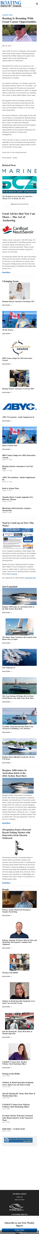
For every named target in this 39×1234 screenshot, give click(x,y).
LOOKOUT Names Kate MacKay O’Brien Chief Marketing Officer (14, 1063)
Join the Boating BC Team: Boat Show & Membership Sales (17, 1032)
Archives (14, 574)
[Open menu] (37, 3)
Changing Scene (7, 15)
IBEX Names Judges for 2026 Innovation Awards (17, 359)
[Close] (37, 1217)
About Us (19, 1197)
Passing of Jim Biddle (10, 972)
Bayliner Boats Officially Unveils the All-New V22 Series (18, 758)
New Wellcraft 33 (8, 667)
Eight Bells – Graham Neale (13, 1129)
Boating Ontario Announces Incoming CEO (18, 301)
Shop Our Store (19, 1199)
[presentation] (19, 181)
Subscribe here (30, 578)
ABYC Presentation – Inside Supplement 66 (18, 417)
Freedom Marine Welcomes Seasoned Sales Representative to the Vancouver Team (17, 1118)
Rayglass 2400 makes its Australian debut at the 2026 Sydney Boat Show (18, 608)
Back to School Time (9, 445)
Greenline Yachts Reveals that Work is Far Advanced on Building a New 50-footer (17, 727)
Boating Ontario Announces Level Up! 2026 (18, 388)
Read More (6, 272)
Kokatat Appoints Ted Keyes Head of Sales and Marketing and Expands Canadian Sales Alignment (19, 942)
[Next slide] (34, 185)
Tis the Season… (8, 330)
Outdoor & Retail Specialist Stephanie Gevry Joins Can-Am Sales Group (18, 1002)
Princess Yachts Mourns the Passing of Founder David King (16, 911)
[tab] (11, 204)
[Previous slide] (4, 185)
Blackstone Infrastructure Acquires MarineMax (16, 509)
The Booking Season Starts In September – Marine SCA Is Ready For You (18, 197)
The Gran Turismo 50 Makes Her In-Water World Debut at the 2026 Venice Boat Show (18, 697)
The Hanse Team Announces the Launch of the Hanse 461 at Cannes (19, 638)
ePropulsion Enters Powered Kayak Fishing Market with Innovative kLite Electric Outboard (16, 834)
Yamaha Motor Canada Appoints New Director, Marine (17, 498)
